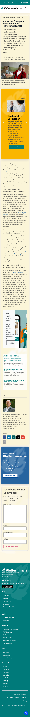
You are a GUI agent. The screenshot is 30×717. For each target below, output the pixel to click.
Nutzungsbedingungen (12, 697)
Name (5, 525)
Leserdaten (6, 604)
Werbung (6, 652)
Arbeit (5, 666)
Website (5, 539)
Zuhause (5, 683)
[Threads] (11, 580)
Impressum (24, 697)
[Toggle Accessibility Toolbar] (26, 713)
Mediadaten (7, 601)
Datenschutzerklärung (20, 701)
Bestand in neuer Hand (10, 635)
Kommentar (7, 504)
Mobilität (6, 672)
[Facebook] (3, 580)
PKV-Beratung (7, 632)
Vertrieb (5, 678)
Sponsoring (6, 655)
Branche (5, 686)
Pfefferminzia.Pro (8, 618)
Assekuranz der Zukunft (10, 629)
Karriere (5, 598)
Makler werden (7, 638)
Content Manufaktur (9, 607)
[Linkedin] (5, 580)
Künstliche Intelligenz (9, 640)
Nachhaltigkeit (7, 643)
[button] (21, 8)
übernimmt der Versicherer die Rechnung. (14, 253)
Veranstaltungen (8, 658)
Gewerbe (6, 675)
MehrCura (6, 621)
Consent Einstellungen (20, 694)
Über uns (6, 595)
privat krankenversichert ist (11, 172)
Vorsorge (6, 681)
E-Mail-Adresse (8, 532)
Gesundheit (6, 669)
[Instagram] (8, 580)
